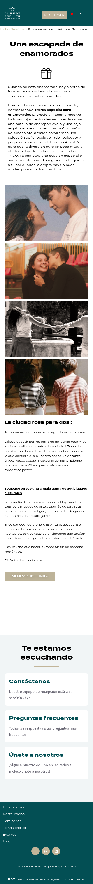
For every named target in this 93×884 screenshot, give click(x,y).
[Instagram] (46, 851)
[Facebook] (35, 851)
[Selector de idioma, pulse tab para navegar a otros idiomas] (76, 13)
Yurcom (70, 866)
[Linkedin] (56, 851)
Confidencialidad (73, 879)
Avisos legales (50, 879)
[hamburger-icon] (35, 15)
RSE (12, 879)
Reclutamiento (28, 879)
